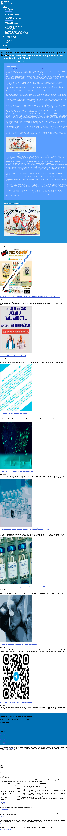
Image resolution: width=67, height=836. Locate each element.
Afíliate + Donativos (9, 12)
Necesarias (4, 776)
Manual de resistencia (10, 28)
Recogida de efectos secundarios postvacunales (16, 32)
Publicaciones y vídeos (9, 36)
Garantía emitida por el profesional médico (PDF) (16, 33)
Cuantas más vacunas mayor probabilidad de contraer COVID (24, 587)
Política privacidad (4, 737)
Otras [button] (1, 823)
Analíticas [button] (2, 816)
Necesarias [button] (3, 775)
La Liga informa (8, 8)
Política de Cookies (8, 748)
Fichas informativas (9, 22)
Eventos (5, 44)
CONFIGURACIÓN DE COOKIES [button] (8, 751)
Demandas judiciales (9, 27)
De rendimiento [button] (4, 809)
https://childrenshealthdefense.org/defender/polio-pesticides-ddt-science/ (29, 69)
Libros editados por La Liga (11, 39)
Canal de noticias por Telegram (12, 14)
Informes (7, 41)
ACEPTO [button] (18, 751)
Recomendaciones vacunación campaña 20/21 (16, 31)
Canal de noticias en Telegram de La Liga (16, 702)
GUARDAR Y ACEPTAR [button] (5, 829)
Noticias (5, 45)
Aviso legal (2, 734)
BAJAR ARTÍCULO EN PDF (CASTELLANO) (12, 203)
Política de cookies (4, 739)
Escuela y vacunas (9, 17)
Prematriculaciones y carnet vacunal (13, 26)
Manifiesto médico (9, 19)
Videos (6, 42)
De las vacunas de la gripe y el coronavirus (15, 30)
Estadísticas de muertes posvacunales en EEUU (18, 471)
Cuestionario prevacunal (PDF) (12, 35)
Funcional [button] (2, 802)
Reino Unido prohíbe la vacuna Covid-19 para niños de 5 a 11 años (25, 529)
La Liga (5, 7)
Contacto (7, 13)
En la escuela (8, 25)
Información (6, 16)
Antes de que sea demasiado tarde (13, 414)
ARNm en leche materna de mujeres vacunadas (18, 645)
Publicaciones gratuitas (10, 37)
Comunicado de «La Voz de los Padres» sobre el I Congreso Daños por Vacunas (30, 297)
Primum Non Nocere (9, 40)
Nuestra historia (8, 10)
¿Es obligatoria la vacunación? (12, 23)
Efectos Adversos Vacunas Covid (13, 356)
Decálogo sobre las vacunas (11, 21)
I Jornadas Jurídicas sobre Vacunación (14, 18)
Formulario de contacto (5, 725)
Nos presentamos (9, 9)
